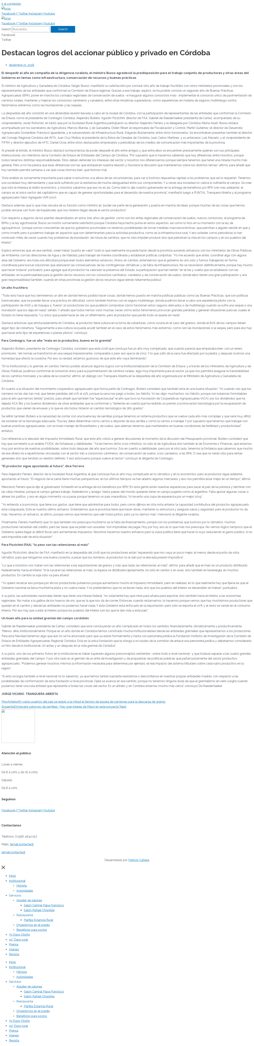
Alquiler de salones (29, 900)
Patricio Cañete (138, 860)
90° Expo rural (18, 939)
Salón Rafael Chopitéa (39, 910)
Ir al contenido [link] (11, 4)
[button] (127, 35)
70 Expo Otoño (19, 934)
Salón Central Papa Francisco (44, 905)
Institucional (17, 881)
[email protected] (21, 844)
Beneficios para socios (31, 930)
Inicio (12, 876)
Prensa (13, 944)
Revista (14, 954)
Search (6, 29)
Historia (21, 885)
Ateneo (14, 949)
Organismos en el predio (33, 925)
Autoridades (24, 890)
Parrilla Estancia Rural (38, 920)
